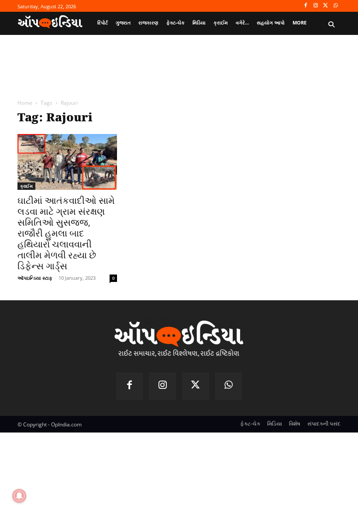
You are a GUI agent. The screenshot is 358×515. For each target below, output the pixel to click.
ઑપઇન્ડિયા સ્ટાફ (34, 278)
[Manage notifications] (19, 496)
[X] (325, 6)
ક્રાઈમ (26, 186)
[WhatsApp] (335, 6)
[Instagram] (316, 6)
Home (24, 102)
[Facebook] (306, 6)
